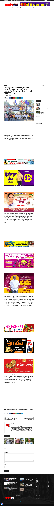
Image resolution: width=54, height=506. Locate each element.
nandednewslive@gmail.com (23, 501)
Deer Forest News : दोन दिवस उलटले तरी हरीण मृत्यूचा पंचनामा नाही (29, 488)
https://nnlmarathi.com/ (13, 424)
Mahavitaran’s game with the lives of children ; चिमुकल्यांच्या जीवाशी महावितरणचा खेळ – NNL (28, 484)
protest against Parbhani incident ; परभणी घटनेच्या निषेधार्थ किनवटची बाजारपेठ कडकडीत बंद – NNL (10, 419)
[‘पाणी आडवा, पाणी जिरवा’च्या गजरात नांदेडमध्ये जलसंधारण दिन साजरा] (9, 441)
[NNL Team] (5, 95)
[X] (47, 0)
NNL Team (7, 95)
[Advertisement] (27, 15)
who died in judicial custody (30, 409)
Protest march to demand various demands (22, 409)
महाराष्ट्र (6, 85)
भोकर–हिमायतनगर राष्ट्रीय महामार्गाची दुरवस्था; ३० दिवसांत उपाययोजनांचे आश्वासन (44, 116)
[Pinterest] (14, 98)
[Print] (20, 98)
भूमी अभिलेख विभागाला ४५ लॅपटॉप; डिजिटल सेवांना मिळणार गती (13, 479)
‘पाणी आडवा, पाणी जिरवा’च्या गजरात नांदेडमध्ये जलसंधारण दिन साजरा (9, 445)
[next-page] (6, 448)
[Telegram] (46, 0)
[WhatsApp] (16, 98)
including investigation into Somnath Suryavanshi (12, 409)
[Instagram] (44, 0)
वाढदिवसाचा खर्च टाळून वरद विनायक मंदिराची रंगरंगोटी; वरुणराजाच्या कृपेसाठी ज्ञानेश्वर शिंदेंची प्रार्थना (19, 446)
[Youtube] (49, 0)
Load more (42, 120)
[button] (49, 8)
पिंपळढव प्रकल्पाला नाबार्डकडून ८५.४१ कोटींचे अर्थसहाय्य (29, 445)
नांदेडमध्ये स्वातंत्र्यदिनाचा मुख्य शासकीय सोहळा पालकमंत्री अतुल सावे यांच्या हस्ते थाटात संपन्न (13, 483)
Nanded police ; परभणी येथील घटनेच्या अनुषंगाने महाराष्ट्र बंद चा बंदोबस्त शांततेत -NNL (27, 419)
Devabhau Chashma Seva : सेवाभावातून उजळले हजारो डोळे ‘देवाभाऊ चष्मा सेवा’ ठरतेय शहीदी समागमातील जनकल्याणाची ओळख (29, 480)
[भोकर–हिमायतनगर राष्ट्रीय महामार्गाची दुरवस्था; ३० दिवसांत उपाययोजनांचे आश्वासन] (38, 117)
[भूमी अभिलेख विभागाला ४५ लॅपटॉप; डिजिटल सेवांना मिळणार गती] (6, 479)
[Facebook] (43, 0)
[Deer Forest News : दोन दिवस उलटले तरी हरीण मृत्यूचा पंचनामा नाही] (22, 489)
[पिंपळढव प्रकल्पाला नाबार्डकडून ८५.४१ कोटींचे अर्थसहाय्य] (29, 441)
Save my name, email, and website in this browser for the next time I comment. (19, 469)
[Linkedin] (45, 0)
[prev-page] (5, 448)
